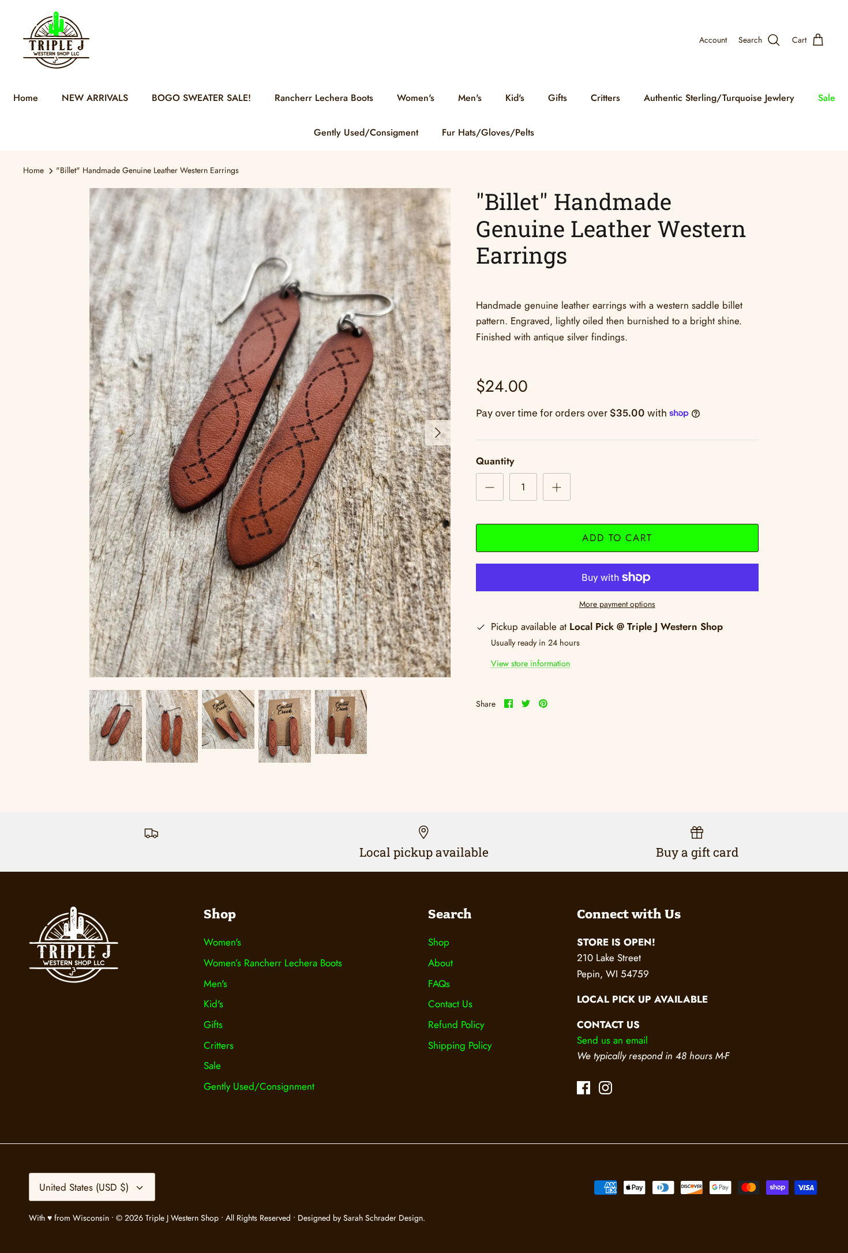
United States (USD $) (84, 1187)
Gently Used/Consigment (366, 132)
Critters (605, 97)
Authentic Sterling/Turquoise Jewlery (719, 97)
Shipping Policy (459, 1045)
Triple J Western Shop (183, 1218)
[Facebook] (583, 1087)
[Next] (438, 432)
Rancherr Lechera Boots (324, 97)
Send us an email (612, 1040)
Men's (470, 97)
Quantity (495, 461)
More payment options (617, 604)
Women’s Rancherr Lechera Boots (273, 963)
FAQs (439, 984)
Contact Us (450, 1004)
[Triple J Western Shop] (56, 40)
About (440, 963)
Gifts (557, 97)
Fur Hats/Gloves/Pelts (488, 132)
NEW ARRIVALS (95, 97)
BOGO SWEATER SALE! (201, 97)
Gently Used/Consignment (259, 1086)
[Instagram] (605, 1087)
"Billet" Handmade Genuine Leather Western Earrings (147, 170)
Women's (415, 97)
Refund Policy (456, 1024)
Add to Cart (617, 538)
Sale (826, 97)
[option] (270, 432)
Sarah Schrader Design (383, 1218)
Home (25, 97)
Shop (438, 942)
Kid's (514, 97)
